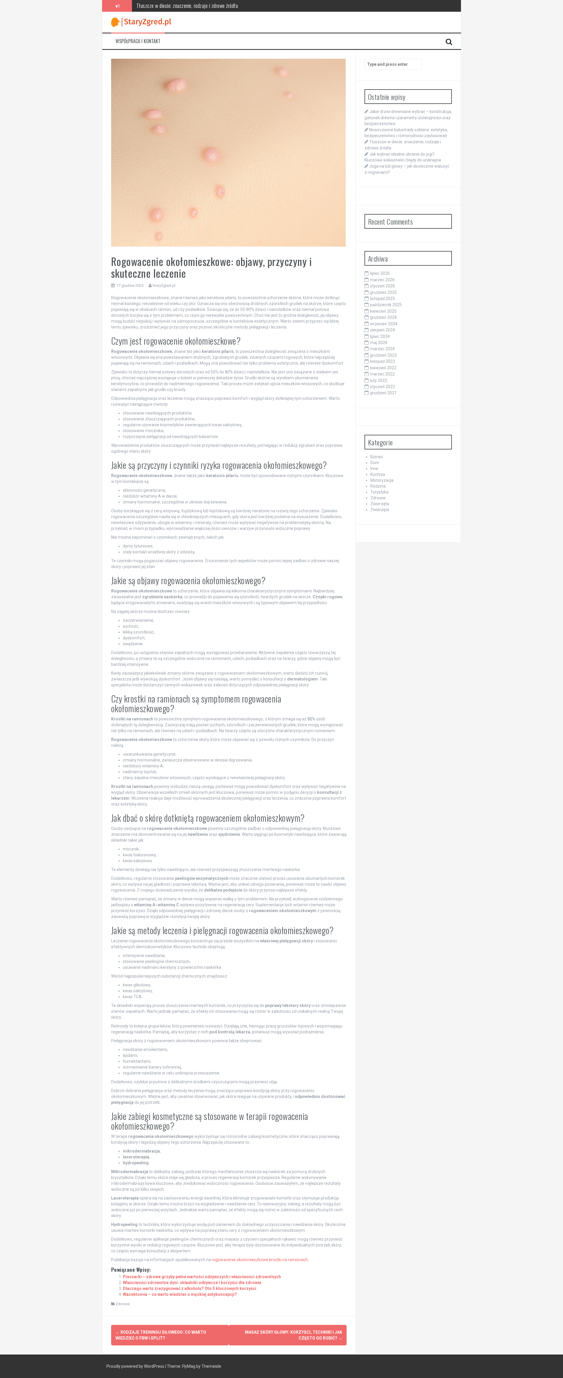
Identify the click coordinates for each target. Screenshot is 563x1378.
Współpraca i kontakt (138, 41)
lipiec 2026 (380, 273)
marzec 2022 (382, 374)
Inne (374, 468)
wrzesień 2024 (383, 323)
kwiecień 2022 (383, 367)
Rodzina (378, 486)
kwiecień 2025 (383, 311)
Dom (374, 462)
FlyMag (188, 1366)
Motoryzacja (382, 480)
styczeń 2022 (382, 386)
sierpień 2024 (382, 330)
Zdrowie (123, 1304)
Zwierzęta (379, 503)
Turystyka (379, 492)
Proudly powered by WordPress (135, 1366)
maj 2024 (378, 342)
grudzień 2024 (383, 317)
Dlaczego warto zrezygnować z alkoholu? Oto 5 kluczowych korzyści (189, 1288)
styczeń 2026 (382, 286)
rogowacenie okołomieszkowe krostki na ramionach (260, 1259)
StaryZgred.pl (163, 285)
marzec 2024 (382, 348)
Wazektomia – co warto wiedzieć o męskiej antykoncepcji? (180, 1294)
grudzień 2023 (383, 355)
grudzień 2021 (383, 392)
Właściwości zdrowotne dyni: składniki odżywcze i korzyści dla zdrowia (192, 1282)
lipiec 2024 (380, 336)
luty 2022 (378, 380)
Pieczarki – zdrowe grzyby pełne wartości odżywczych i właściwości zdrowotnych (202, 1276)
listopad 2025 (382, 298)
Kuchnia (377, 474)
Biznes (376, 456)
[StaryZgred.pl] (141, 21)
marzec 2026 (382, 279)
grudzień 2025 (383, 292)
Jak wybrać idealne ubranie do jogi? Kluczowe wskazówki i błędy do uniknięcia (210, 5)
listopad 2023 (382, 361)
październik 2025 (386, 304)
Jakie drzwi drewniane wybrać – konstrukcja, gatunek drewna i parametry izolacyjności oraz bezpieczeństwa (408, 117)
